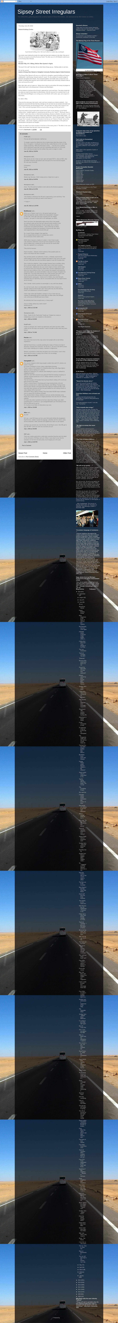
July (80, 600)
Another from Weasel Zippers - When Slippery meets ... (82, 857)
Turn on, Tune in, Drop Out (82, 1247)
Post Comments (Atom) (32, 456)
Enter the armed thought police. (81, 1218)
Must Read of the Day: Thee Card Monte (82, 889)
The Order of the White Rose (86, 301)
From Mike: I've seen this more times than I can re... (82, 1188)
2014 (79, 1282)
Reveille (87, 420)
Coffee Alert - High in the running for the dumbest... (82, 694)
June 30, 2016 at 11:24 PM (31, 205)
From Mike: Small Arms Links (83, 1146)
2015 (79, 1280)
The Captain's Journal (84, 245)
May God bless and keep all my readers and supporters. (83, 976)
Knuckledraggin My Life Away (86, 289)
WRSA (80, 284)
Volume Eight (79, 181)
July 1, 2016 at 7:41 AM (30, 332)
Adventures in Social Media (82, 719)
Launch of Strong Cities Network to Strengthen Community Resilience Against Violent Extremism (44, 72)
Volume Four (79, 176)
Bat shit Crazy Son (82, 1026)
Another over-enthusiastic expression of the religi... (82, 1003)
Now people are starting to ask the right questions (82, 808)
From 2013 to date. (81, 135)
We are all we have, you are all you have (82, 932)
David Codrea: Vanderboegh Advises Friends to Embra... (83, 1123)
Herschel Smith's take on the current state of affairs (82, 876)
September (82, 594)
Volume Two (79, 173)
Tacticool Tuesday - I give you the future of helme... (82, 924)
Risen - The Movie (82, 1239)
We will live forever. (82, 607)
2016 (79, 591)
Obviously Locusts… (83, 274)
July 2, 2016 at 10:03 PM (30, 442)
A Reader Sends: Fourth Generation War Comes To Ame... (82, 799)
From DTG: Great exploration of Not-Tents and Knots (82, 1163)
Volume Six (79, 178)
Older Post (67, 453)
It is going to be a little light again (82, 1022)
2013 (79, 1284)
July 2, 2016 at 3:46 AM (30, 428)
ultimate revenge (82, 262)
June (80, 602)
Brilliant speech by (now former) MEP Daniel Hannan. (82, 680)
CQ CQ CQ (81, 285)
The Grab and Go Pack (82, 942)
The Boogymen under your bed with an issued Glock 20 (82, 739)
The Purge (80, 315)
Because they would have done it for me (82, 663)
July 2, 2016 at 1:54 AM (30, 407)
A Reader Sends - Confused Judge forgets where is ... (82, 635)
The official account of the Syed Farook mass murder (82, 1114)
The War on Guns (83, 261)
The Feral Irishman (83, 239)
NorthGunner (27, 211)
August (81, 597)
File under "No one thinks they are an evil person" (83, 823)
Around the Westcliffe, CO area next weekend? (82, 670)
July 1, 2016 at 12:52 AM (30, 307)
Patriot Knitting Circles (81, 612)
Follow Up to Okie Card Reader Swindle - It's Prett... (82, 916)
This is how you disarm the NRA (82, 1031)
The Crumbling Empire (82, 788)
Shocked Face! (81, 1093)
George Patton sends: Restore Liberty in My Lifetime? (82, 766)
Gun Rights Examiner (84, 326)
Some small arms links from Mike (82, 1229)
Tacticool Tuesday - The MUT (82, 654)
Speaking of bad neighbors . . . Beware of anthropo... (82, 1172)
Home (45, 453)
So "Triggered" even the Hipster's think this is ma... (83, 866)
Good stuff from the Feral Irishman (82, 896)
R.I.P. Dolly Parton (82, 241)
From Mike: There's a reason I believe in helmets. (82, 963)
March (81, 1269)
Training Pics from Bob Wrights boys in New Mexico (82, 749)
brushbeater (81, 232)
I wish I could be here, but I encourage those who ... (82, 985)
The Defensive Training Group (86, 272)
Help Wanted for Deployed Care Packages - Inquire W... (82, 703)
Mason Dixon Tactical (84, 278)
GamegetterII (27, 360)
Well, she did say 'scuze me (82, 938)
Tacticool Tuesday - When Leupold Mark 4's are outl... (82, 1153)
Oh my (81, 604)
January (81, 1275)
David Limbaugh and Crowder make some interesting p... (82, 1085)
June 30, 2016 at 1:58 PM (31, 151)
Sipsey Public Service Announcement (82, 839)
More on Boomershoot (82, 1252)
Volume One (79, 172)
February (81, 1272)
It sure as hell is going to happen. (86, 296)
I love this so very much (82, 1242)
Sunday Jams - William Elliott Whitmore (82, 1016)
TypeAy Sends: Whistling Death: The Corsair (82, 781)
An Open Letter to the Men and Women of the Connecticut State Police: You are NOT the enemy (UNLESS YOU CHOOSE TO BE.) (87, 145)
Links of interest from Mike (82, 1102)
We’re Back (81, 268)
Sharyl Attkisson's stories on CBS (85, 184)
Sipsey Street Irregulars (46, 12)
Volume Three (79, 174)
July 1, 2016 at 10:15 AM (30, 355)
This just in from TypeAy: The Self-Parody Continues (82, 949)
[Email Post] (40, 129)
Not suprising (82, 792)
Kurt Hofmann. (83, 108)
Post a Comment (26, 445)
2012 (79, 1287)
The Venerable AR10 (82, 1010)
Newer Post (22, 453)
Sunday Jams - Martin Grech (82, 1212)
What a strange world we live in (82, 816)
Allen (25, 412)
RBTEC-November (82, 279)
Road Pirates (82, 1070)
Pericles (26, 337)
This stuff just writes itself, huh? (82, 957)
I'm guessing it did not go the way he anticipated (82, 730)
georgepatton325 (82, 308)
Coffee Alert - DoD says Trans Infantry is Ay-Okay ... (83, 644)
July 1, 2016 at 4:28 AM (30, 319)
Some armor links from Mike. (82, 1224)
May (80, 1265)
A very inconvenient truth (82, 724)
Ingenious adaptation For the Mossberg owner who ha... (82, 1197)
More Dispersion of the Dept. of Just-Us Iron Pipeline (82, 620)
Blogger (62, 1317)
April (80, 1267)
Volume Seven (80, 180)
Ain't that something (82, 1097)
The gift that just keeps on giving (82, 1107)
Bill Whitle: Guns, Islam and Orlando (82, 757)
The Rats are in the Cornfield (82, 883)
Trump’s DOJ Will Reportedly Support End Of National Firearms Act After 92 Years (87, 248)
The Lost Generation (82, 650)
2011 (79, 1289)
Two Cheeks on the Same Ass (82, 902)
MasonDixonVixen (83, 319)
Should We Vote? (82, 309)
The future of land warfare (82, 1141)
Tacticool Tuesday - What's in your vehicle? (82, 831)
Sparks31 (80, 295)
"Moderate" (82, 658)
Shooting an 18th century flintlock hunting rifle (83, 712)
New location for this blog (84, 291)
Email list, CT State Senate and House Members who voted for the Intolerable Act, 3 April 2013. (88, 162)
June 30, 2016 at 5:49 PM (31, 179)
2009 (79, 1294)
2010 (79, 1292)
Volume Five (79, 177)
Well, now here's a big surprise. (82, 1234)
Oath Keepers (82, 267)
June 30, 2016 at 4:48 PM (31, 169)
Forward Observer (83, 254)
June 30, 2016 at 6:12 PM (31, 189)
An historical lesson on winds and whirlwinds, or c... (82, 1075)
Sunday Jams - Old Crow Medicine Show (82, 845)
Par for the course (82, 969)
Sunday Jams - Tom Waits (82, 688)
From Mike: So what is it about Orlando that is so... (82, 994)
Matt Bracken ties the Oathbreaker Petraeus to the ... (83, 908)
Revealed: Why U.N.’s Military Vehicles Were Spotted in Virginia (35, 63)
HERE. (81, 194)
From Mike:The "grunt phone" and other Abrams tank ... (82, 1133)
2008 (79, 1296)
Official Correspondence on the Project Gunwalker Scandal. (86, 187)
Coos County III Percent (85, 313)
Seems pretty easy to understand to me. (82, 774)
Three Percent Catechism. (86, 87)
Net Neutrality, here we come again (83, 628)
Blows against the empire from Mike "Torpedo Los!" (82, 1205)
